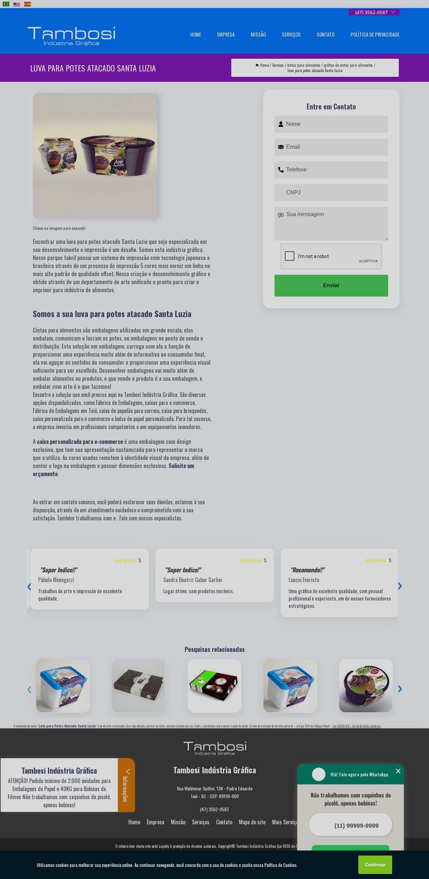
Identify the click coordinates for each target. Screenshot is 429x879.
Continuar (375, 864)
